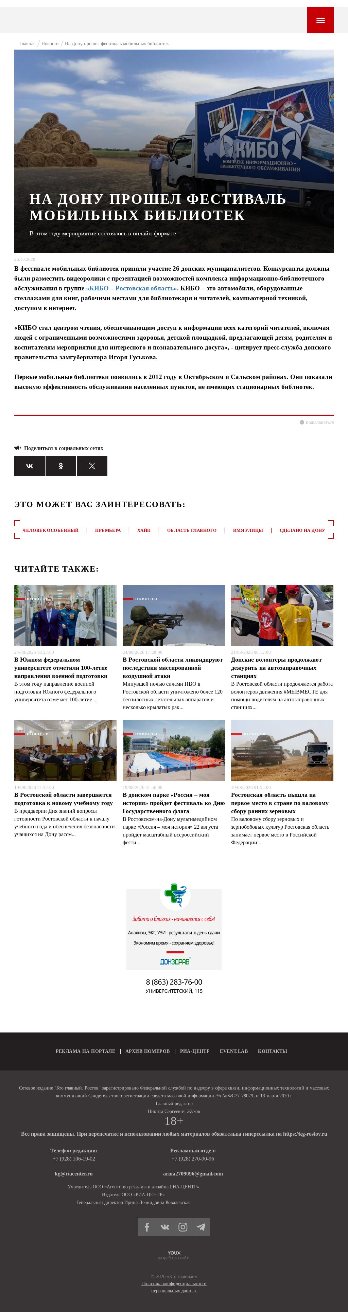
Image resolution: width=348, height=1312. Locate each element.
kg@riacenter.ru (74, 1173)
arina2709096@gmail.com (193, 1173)
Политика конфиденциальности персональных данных (174, 1287)
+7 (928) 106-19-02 (74, 1159)
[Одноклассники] (61, 466)
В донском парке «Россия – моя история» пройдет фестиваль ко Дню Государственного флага (174, 802)
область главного (191, 530)
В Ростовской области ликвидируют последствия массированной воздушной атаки (173, 667)
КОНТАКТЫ (272, 1051)
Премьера (108, 530)
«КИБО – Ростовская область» (131, 288)
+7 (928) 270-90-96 (193, 1159)
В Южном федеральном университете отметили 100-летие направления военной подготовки (60, 667)
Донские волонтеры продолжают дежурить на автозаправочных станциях (276, 667)
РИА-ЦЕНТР (195, 1051)
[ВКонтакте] (29, 466)
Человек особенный (50, 530)
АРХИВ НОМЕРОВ (147, 1051)
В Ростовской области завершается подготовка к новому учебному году (63, 798)
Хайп (144, 530)
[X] (92, 466)
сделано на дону (303, 530)
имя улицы (248, 530)
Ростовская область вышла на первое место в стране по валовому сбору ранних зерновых (280, 802)
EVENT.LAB (234, 1051)
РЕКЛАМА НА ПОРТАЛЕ (86, 1051)
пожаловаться (320, 422)
